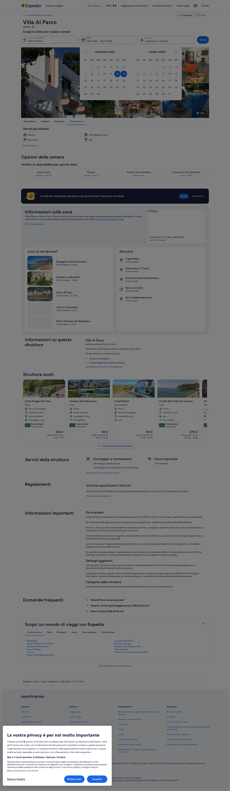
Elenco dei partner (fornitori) (22, 770)
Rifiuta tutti (74, 779)
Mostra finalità (16, 779)
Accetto (97, 779)
